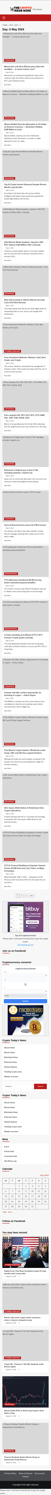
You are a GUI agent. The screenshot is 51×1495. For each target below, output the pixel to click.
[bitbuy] (25, 917)
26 (45, 1202)
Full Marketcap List (25, 945)
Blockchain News (11, 574)
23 (26, 1202)
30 (26, 1207)
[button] (4, 17)
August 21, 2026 (11, 1276)
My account (40, 1473)
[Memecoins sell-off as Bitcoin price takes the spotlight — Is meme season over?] (25, 47)
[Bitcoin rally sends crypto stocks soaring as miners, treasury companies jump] (25, 1298)
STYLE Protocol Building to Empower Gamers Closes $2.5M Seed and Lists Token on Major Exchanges (24, 868)
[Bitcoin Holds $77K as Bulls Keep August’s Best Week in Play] (25, 1392)
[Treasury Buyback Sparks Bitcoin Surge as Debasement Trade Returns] (25, 1438)
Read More (7, 85)
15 (19, 1196)
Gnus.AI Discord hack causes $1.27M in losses (25, 525)
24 (32, 1202)
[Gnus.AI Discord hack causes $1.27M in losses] (25, 506)
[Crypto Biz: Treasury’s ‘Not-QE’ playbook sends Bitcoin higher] (25, 1345)
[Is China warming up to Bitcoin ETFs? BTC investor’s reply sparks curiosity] (25, 616)
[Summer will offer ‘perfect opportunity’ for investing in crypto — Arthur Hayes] (25, 674)
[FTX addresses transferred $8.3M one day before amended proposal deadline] (25, 561)
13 (6, 1196)
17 (32, 1196)
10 (32, 1191)
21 (12, 1202)
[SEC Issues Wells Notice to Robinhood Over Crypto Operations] (25, 789)
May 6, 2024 (10, 72)
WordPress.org (10, 1161)
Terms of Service (25, 1473)
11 (39, 1191)
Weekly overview (11, 1077)
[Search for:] (19, 1086)
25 (39, 1202)
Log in (6, 1147)
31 (32, 1207)
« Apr (4, 1212)
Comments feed (10, 1156)
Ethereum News (10, 1062)
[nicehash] (25, 1020)
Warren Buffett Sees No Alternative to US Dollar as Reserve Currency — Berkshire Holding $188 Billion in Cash (25, 127)
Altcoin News (9, 60)
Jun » (10, 1212)
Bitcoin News (9, 118)
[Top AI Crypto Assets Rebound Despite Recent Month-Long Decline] (25, 165)
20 (6, 1202)
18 (39, 1196)
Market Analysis (10, 1067)
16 (26, 1196)
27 (6, 1207)
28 (12, 1207)
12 (45, 1191)
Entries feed (9, 1151)
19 (45, 1196)
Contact (25, 1477)
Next (31, 896)
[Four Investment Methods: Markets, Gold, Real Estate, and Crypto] (25, 338)
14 (12, 1196)
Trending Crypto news (12, 351)
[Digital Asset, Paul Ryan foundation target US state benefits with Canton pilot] (25, 1252)
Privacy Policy (10, 1473)
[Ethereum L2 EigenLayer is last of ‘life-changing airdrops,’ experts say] (25, 451)
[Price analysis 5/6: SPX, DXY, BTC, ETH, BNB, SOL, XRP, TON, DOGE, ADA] (25, 396)
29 (19, 1207)
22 (19, 1202)
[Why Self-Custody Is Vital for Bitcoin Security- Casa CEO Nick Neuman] (25, 281)
